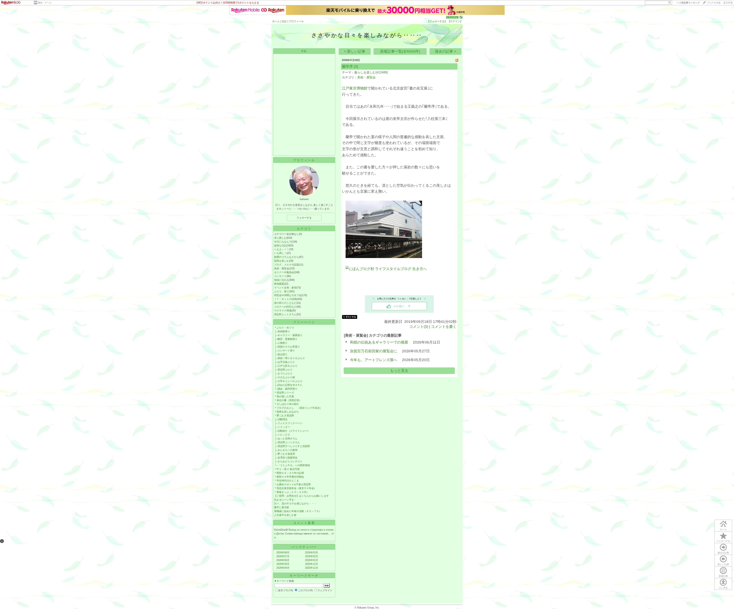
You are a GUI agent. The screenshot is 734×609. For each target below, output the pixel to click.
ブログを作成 (713, 2)
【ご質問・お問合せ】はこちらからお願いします (301, 495)
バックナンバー (304, 547)
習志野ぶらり (285, 369)
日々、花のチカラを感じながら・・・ (295, 503)
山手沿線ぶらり (286, 362)
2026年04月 (282, 567)
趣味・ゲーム (45, 2)
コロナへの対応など (285, 306)
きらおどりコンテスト (290, 461)
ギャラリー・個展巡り (290, 335)
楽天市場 (727, 2)
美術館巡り (284, 331)
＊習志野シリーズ (284, 392)
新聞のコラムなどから (286, 257)
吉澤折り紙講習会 (287, 457)
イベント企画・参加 (285, 287)
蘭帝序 (347, 66)
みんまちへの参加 (287, 450)
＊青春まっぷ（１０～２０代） (291, 492)
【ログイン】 (455, 21)
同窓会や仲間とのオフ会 (287, 295)
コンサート (280, 276)
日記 (284, 21)
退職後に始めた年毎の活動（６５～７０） (297, 511)
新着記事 (723, 576)
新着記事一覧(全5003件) (400, 51)
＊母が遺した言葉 (284, 396)
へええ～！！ (281, 249)
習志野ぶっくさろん (285, 314)
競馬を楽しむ (281, 260)
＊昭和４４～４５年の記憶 (289, 472)
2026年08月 (282, 552)
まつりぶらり (285, 373)
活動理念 (282, 419)
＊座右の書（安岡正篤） (287, 400)
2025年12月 (311, 564)
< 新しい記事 (354, 51)
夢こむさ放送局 (286, 453)
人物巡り (282, 342)
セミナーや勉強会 (284, 272)
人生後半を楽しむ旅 (285, 515)
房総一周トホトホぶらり (291, 358)
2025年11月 (311, 567)
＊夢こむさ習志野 (284, 415)
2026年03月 (311, 552)
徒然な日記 (280, 245)
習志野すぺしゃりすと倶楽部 (294, 446)
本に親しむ (280, 237)
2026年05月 (282, 564)
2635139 (452, 17)
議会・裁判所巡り (287, 388)
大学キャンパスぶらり (290, 381)
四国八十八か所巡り (289, 346)
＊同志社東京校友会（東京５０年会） (295, 488)
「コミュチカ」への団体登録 (294, 465)
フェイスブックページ (290, 423)
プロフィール (296, 21)
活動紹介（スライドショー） (294, 430)
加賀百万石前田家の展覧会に (373, 351)
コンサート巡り (286, 350)
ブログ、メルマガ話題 (286, 264)
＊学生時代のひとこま (286, 480)
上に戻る (723, 587)
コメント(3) (418, 327)
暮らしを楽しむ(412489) (371, 72)
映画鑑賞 (279, 283)
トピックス (284, 434)
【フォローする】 (437, 21)
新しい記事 (723, 564)
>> (688, 2)
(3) (356, 66)
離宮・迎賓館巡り (287, 339)
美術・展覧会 (281, 268)
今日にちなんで (282, 241)
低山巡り (282, 354)
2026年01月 (311, 560)
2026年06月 (282, 560)
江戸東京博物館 (354, 88)
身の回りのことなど (285, 302)
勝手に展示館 (281, 507)
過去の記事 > (445, 51)
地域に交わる (281, 279)
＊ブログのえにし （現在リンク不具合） (298, 407)
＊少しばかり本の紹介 (286, 404)
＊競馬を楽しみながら (286, 411)
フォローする (723, 541)
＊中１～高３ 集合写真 (287, 469)
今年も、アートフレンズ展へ (373, 360)
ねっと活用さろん (287, 438)
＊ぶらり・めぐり (284, 327)
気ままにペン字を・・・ (287, 499)
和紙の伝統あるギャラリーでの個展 (379, 342)
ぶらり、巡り (281, 291)
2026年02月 (311, 556)
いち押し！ (280, 253)
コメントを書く (443, 327)
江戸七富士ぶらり (287, 365)
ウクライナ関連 (282, 310)
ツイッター (284, 427)
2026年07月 (282, 556)
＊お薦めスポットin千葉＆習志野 (292, 484)
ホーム (276, 21)
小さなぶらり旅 (286, 377)
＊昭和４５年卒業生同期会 (289, 476)
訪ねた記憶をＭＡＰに (290, 384)
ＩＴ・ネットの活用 (285, 299)
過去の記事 (723, 552)
